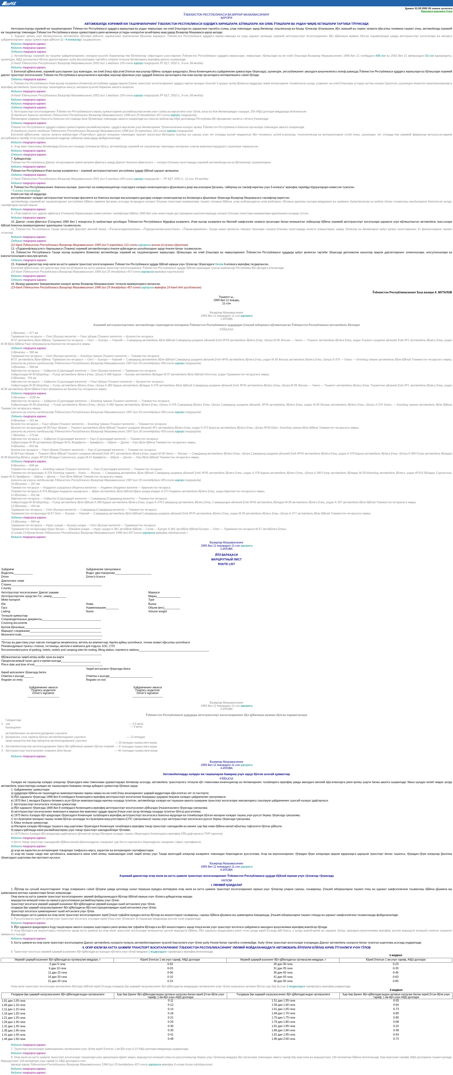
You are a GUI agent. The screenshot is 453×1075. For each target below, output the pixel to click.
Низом (219, 264)
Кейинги (16, 43)
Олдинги (16, 51)
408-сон (381, 55)
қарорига (144, 244)
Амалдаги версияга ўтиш (436, 11)
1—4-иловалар (71, 39)
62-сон (430, 55)
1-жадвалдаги (157, 951)
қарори (139, 63)
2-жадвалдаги (296, 986)
